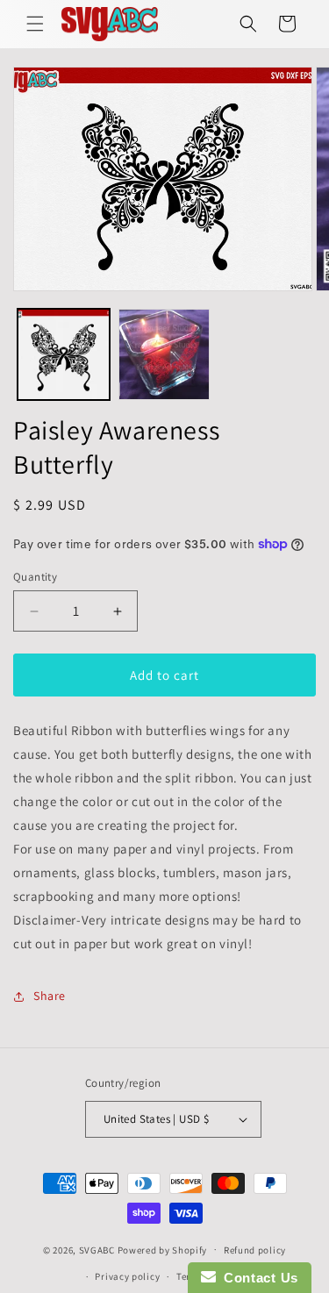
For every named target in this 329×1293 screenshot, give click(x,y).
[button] (35, 23)
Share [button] (49, 996)
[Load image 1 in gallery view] (64, 355)
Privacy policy (127, 1276)
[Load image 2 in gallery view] (164, 355)
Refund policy (255, 1250)
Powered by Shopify (163, 1249)
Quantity (35, 576)
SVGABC (97, 1249)
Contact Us (257, 1277)
